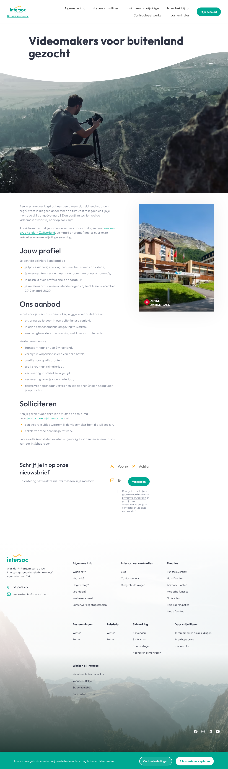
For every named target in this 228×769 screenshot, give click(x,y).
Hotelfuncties (175, 578)
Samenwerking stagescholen (90, 604)
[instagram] (203, 731)
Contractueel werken (148, 15)
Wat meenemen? (83, 598)
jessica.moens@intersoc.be (45, 418)
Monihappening (184, 639)
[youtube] (217, 731)
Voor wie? (79, 578)
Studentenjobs (81, 687)
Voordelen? (79, 591)
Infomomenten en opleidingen (193, 632)
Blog (123, 571)
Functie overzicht (177, 571)
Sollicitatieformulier (84, 694)
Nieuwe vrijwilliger (105, 8)
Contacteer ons (130, 578)
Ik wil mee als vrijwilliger (143, 8)
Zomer (77, 639)
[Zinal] (176, 258)
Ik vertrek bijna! (178, 8)
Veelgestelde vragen (133, 585)
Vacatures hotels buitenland (89, 674)
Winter (77, 632)
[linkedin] (210, 731)
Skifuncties (173, 598)
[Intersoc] (17, 9)
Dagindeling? (81, 585)
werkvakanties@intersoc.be (29, 594)
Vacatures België (82, 681)
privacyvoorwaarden (134, 497)
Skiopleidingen (141, 646)
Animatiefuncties (177, 585)
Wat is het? (79, 571)
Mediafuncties (175, 611)
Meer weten (106, 761)
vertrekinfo (182, 646)
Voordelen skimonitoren (147, 652)
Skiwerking (139, 632)
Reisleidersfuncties (178, 604)
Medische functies (177, 591)
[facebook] (196, 731)
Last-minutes (180, 15)
